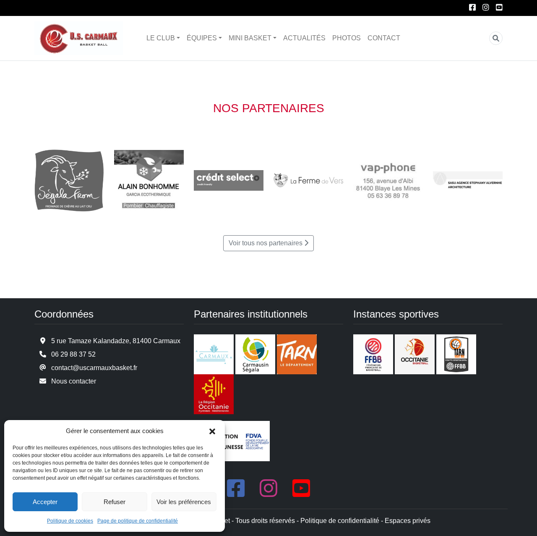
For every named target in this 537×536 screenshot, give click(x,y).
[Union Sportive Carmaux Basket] (78, 38)
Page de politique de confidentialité (137, 521)
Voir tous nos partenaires (265, 243)
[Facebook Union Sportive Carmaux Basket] (472, 8)
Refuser (114, 501)
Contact (384, 38)
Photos (346, 38)
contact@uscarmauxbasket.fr (94, 367)
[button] (212, 431)
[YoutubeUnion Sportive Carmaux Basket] (499, 8)
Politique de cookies (70, 521)
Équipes (202, 38)
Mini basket (250, 38)
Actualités (304, 38)
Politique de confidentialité (339, 520)
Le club (160, 38)
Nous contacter (73, 381)
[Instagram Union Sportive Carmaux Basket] (485, 8)
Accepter (45, 501)
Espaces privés (407, 520)
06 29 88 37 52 (73, 354)
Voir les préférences (183, 501)
